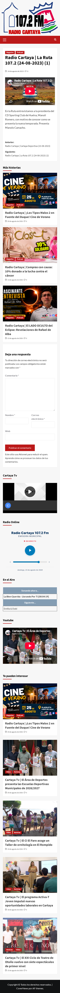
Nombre (10, 415)
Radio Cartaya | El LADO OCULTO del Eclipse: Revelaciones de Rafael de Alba (29, 330)
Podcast (20, 52)
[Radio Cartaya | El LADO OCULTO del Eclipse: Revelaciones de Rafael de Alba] (30, 303)
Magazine (10, 52)
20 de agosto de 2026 (15, 221)
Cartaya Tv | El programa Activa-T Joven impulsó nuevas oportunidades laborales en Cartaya (29, 901)
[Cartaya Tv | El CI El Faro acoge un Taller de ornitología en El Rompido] (30, 818)
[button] (6, 39)
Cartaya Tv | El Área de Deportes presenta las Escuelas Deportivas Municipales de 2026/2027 (27, 784)
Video (8, 772)
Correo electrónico (38, 417)
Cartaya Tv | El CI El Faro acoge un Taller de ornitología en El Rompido (28, 843)
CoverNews (22, 988)
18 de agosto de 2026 (15, 910)
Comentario (12, 375)
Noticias (17, 772)
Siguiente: (27, 153)
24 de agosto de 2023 (16, 71)
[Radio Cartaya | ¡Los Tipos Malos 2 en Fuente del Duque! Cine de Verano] (30, 191)
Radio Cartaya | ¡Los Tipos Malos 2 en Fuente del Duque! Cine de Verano (29, 215)
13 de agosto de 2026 (15, 280)
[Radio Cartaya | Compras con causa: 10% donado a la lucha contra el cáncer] (30, 245)
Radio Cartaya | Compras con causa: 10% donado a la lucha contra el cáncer (28, 271)
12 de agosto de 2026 (15, 338)
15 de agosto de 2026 (15, 970)
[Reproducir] (30, 550)
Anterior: (27, 144)
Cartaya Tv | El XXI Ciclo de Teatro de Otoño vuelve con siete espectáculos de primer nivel (29, 962)
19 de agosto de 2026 (15, 849)
